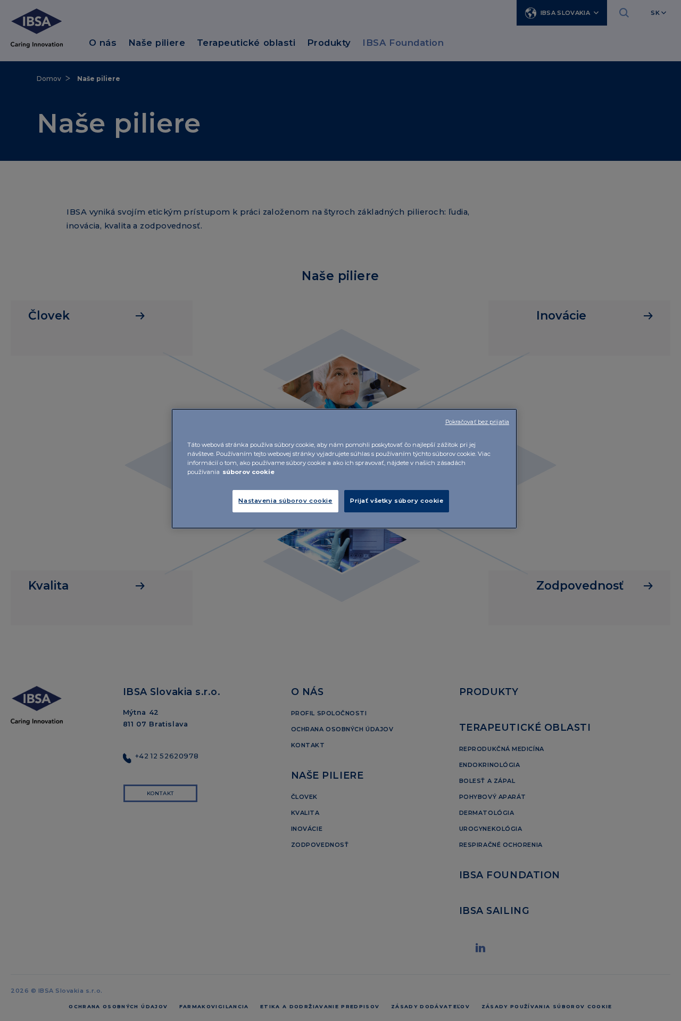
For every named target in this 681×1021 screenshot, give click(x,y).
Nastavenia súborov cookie (285, 500)
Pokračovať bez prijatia (477, 422)
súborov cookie (248, 472)
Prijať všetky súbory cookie (396, 500)
